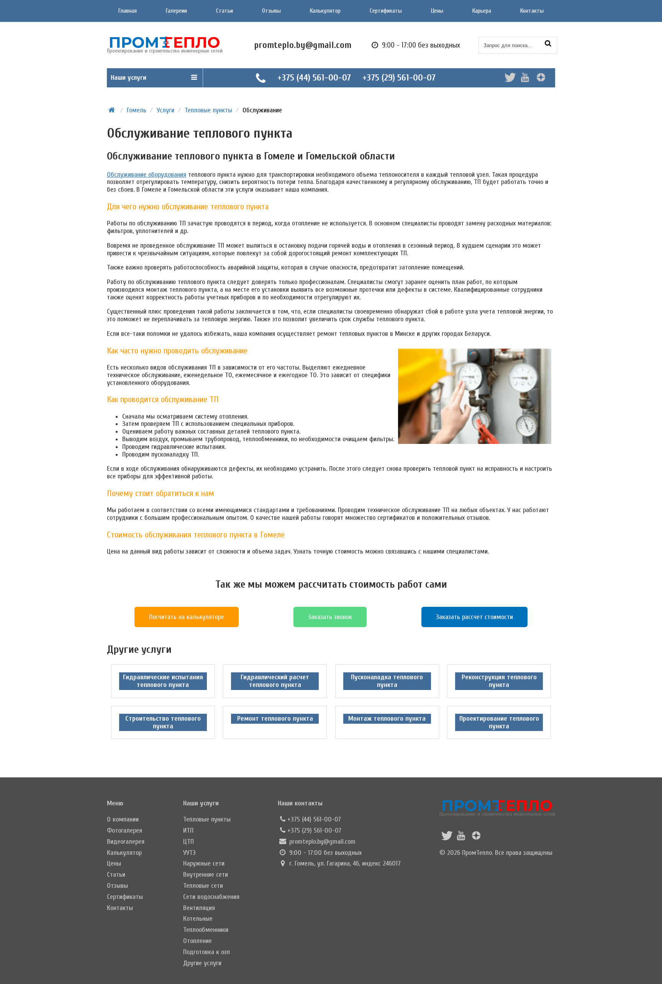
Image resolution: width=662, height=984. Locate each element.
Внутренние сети (205, 875)
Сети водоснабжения (211, 897)
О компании (123, 819)
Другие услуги (202, 963)
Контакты (532, 10)
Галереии (176, 10)
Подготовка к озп (206, 952)
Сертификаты (386, 10)
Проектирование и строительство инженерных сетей (497, 814)
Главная (127, 10)
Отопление (197, 941)
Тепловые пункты (207, 819)
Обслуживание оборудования (146, 175)
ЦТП (188, 842)
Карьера (481, 10)
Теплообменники (205, 930)
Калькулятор (325, 10)
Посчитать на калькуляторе (186, 617)
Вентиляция (199, 908)
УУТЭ (189, 853)
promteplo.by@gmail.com (322, 842)
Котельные (198, 919)
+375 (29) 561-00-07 (399, 77)
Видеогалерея (125, 842)
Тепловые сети (203, 886)
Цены (437, 10)
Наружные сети (203, 863)
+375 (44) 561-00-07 (314, 77)
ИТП (188, 830)
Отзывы (271, 10)
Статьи (224, 10)
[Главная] (111, 110)
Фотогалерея (124, 830)
